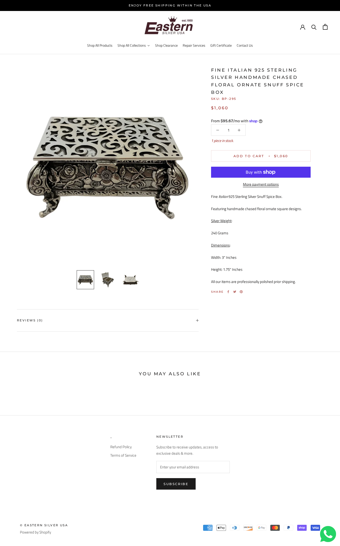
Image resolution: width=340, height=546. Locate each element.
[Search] (314, 26)
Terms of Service (123, 455)
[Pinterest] (241, 291)
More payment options (261, 184)
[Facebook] (228, 291)
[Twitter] (234, 291)
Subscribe (176, 484)
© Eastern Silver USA (44, 525)
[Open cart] (325, 27)
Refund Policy (121, 447)
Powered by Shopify (35, 532)
